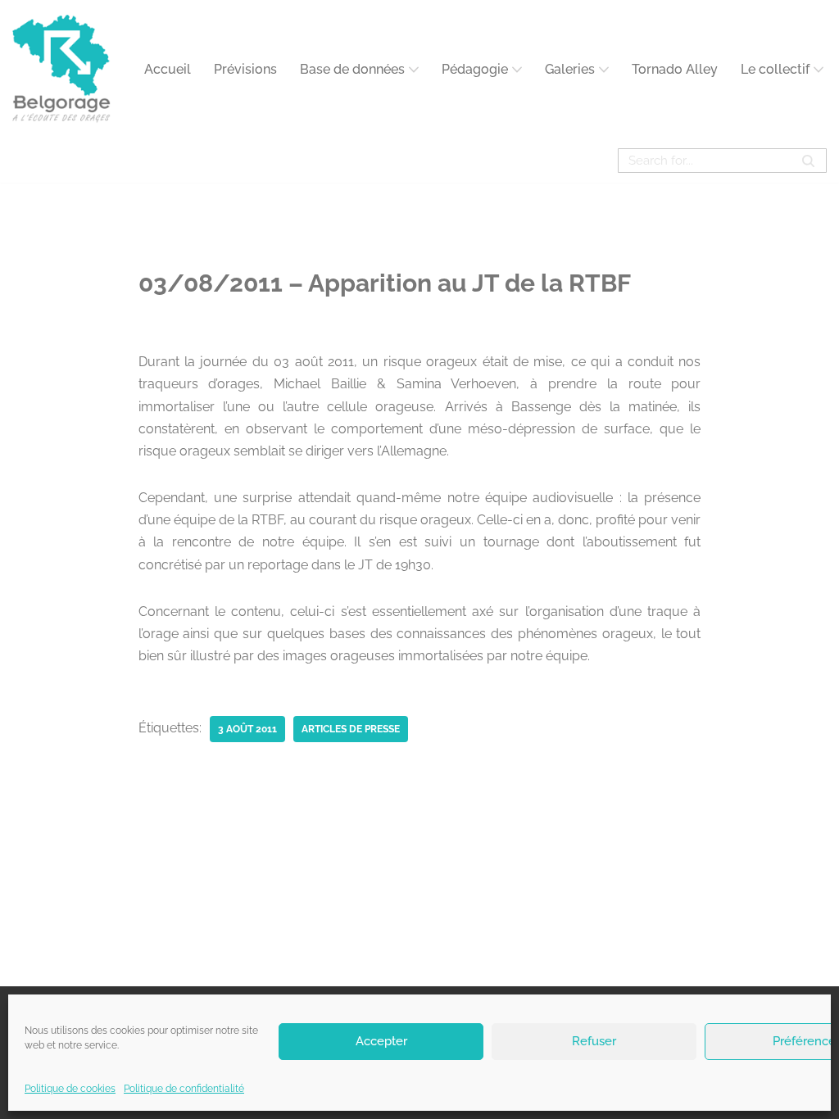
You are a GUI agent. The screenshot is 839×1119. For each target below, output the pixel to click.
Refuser (594, 1041)
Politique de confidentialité (184, 1088)
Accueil (167, 69)
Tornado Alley (675, 69)
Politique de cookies (70, 1088)
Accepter (381, 1041)
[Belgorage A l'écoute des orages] (61, 69)
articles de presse (351, 729)
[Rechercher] (808, 160)
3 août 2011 (247, 729)
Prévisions (245, 69)
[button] (414, 70)
